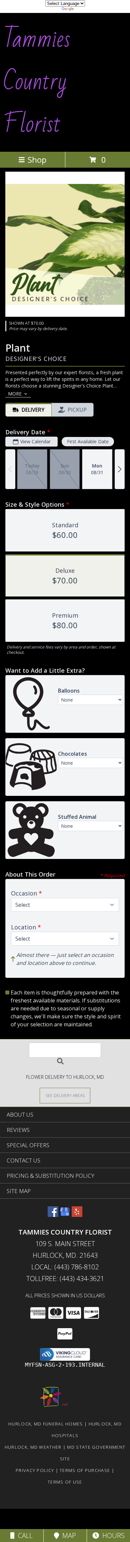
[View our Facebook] (53, 1215)
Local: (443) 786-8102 (65, 1266)
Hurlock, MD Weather (33, 1447)
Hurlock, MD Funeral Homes (45, 1424)
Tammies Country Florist (36, 81)
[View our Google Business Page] (65, 1215)
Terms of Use (65, 1482)
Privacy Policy (35, 1470)
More (15, 393)
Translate (85, 10)
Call (24, 1535)
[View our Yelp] (77, 1215)
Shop (37, 159)
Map (67, 1535)
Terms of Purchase (85, 1470)
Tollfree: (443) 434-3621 (65, 1278)
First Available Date (88, 441)
